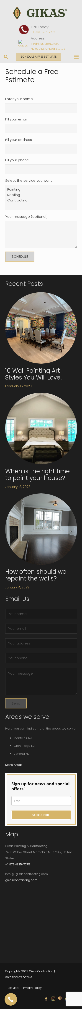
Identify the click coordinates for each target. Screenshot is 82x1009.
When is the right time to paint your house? (37, 474)
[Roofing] (41, 195)
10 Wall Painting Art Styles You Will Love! (33, 374)
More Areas (14, 765)
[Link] (41, 13)
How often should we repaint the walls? (35, 575)
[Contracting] (41, 200)
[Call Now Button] (11, 999)
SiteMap (13, 988)
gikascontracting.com (21, 880)
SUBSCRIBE (41, 815)
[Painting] (41, 189)
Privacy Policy (32, 988)
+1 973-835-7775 (43, 32)
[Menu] (76, 56)
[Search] (6, 56)
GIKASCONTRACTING (19, 977)
